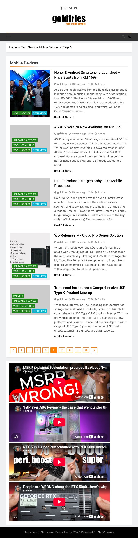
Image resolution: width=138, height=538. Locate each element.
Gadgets (18, 296)
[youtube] (76, 8)
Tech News (39, 113)
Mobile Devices (21, 113)
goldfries (62, 84)
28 (86, 350)
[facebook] (61, 8)
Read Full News (62, 117)
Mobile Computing (23, 145)
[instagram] (65, 8)
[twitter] (70, 8)
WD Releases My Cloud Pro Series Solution (88, 235)
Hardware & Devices (24, 140)
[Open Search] (123, 36)
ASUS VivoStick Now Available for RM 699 (87, 127)
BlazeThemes (106, 532)
